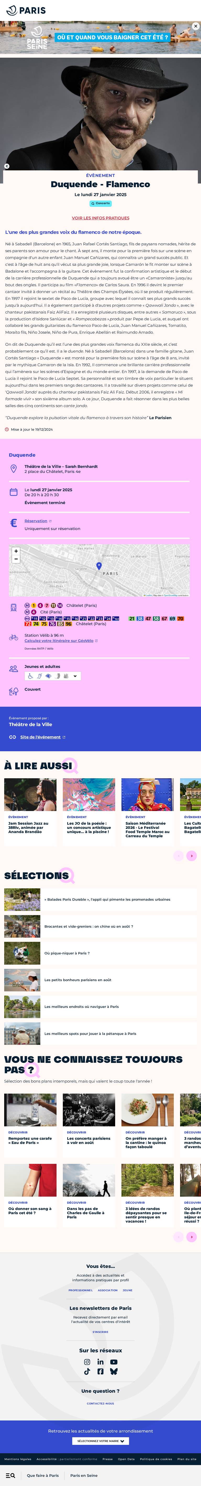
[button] (99, 566)
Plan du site (187, 1459)
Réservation (36, 520)
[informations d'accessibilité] (53, 676)
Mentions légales (17, 1459)
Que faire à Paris (43, 1475)
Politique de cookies (156, 1459)
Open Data (126, 1459)
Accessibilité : (67, 1459)
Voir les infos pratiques (100, 217)
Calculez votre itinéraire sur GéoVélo (59, 640)
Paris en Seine (84, 1475)
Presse (108, 1459)
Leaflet (149, 595)
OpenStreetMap (170, 595)
